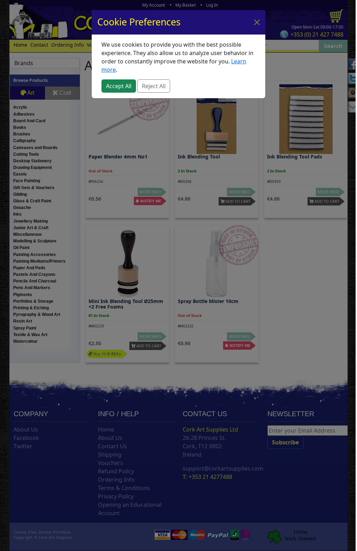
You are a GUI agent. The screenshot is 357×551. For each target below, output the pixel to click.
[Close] (257, 22)
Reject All (154, 86)
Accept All (118, 86)
